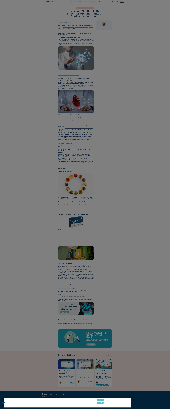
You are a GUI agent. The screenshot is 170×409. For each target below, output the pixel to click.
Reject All (100, 402)
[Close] (129, 400)
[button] (3, 403)
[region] (67, 403)
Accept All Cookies (100, 400)
